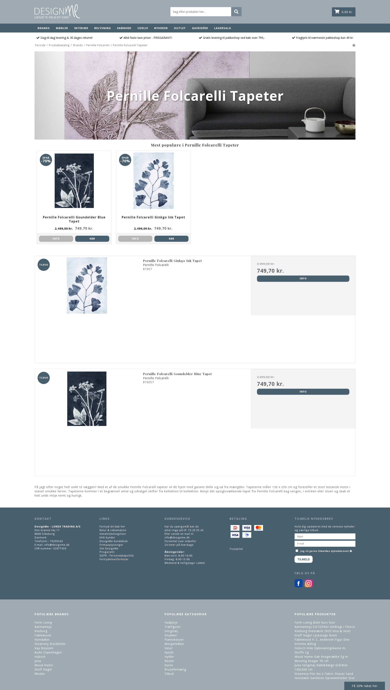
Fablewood (43, 635)
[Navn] (325, 536)
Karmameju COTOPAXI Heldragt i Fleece (325, 627)
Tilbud (169, 674)
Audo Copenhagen (48, 652)
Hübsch (40, 657)
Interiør (81, 28)
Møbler (62, 28)
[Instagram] (308, 586)
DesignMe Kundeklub (114, 541)
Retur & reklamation (113, 530)
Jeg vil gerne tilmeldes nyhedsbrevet (326, 550)
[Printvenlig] (353, 45)
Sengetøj (171, 631)
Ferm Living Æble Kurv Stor (315, 622)
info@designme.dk (56, 544)
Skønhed (124, 28)
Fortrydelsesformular (114, 559)
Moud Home (44, 665)
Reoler (169, 661)
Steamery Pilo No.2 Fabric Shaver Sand (324, 674)
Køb (92, 238)
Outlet (180, 28)
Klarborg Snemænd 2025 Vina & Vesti (323, 631)
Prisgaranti (107, 551)
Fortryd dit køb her (112, 526)
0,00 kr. (347, 12)
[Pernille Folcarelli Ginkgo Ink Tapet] (87, 308)
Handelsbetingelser (113, 533)
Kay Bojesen (44, 648)
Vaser (169, 648)
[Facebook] (299, 586)
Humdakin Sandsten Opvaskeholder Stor (325, 678)
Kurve (169, 665)
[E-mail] (325, 543)
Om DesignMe (109, 548)
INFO (56, 238)
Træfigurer (173, 627)
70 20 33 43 (196, 530)
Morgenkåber (174, 644)
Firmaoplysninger (111, 544)
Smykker (171, 635)
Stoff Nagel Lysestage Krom (316, 635)
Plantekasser (174, 639)
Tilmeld (303, 559)
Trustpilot (236, 548)
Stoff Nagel (43, 669)
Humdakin (42, 639)
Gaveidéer (200, 28)
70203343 (56, 541)
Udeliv (143, 28)
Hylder (169, 657)
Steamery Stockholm (50, 644)
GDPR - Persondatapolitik (117, 555)
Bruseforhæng (175, 669)
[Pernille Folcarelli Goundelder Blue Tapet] (87, 421)
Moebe (40, 674)
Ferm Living (43, 622)
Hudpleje (171, 622)
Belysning (102, 28)
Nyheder (161, 28)
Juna (38, 661)
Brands (44, 28)
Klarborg (41, 631)
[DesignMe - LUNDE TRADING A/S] (57, 11)
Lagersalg (222, 28)
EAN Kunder (107, 537)
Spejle (169, 652)
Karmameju (43, 627)
